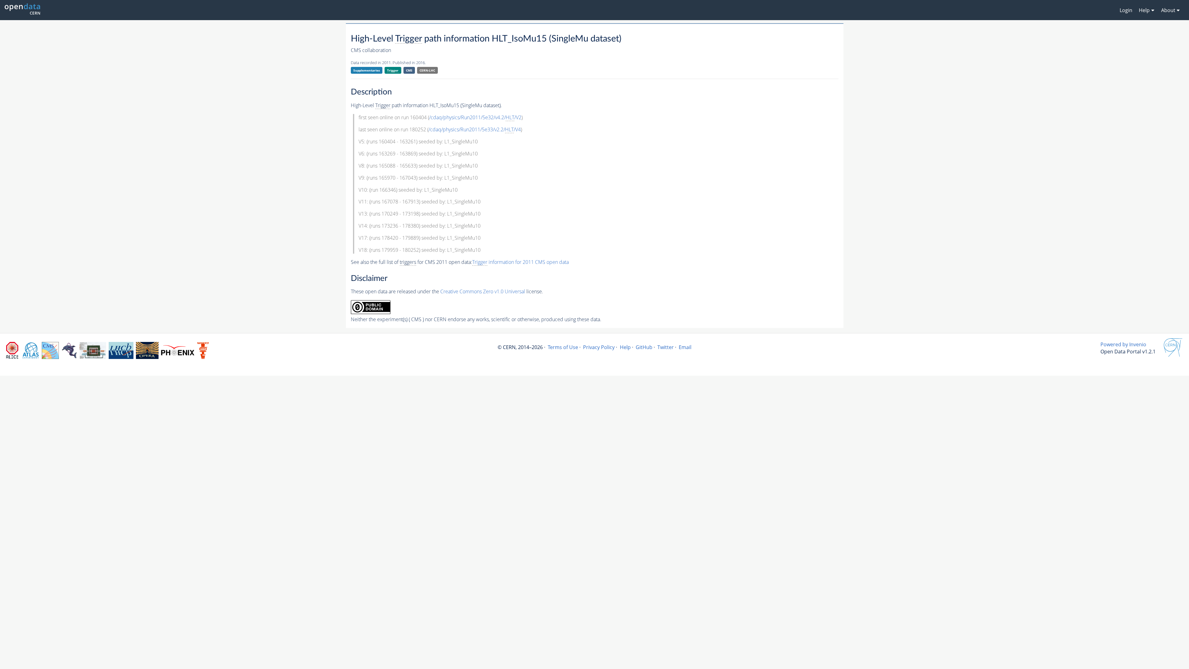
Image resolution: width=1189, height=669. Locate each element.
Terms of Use (563, 347)
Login (1126, 10)
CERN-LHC (427, 70)
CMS (409, 70)
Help (625, 347)
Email (685, 347)
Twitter (665, 347)
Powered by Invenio (1123, 344)
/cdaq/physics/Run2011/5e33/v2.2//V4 (475, 129)
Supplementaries (366, 70)
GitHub (644, 347)
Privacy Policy (599, 347)
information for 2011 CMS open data (520, 262)
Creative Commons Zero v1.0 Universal (482, 291)
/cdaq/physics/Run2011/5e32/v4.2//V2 (475, 117)
